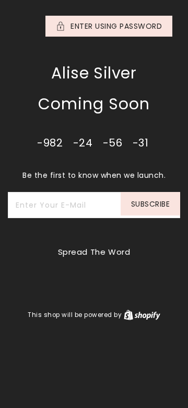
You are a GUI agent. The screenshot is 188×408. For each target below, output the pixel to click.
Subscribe (150, 204)
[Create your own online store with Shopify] (142, 315)
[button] (94, 26)
